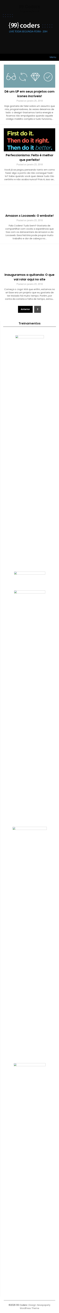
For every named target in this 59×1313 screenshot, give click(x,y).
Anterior (25, 309)
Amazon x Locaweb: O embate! (29, 215)
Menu (53, 57)
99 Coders (29, 6)
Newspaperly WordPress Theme (35, 1306)
